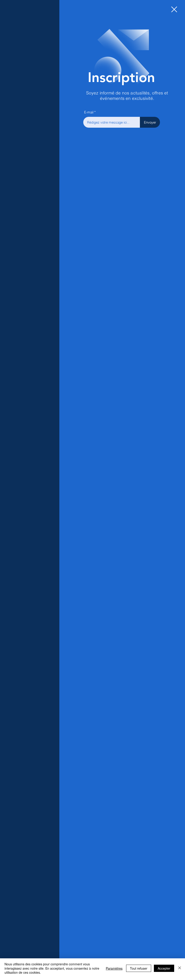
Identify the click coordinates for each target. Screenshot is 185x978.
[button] (174, 9)
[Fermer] (179, 968)
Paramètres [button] (114, 968)
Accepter (164, 968)
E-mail (88, 112)
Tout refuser (138, 968)
